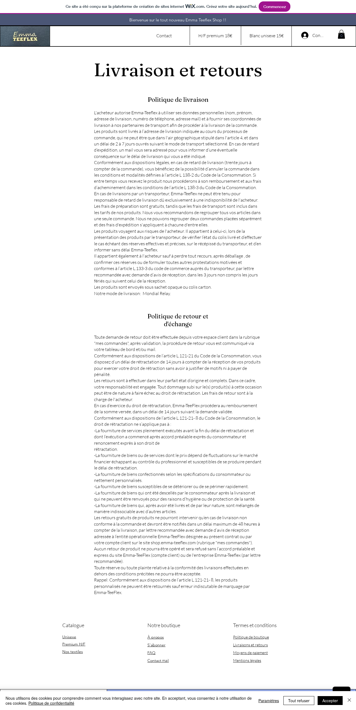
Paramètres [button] (268, 700)
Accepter (330, 700)
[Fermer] (349, 701)
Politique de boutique (251, 637)
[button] (341, 34)
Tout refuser (299, 700)
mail (158, 660)
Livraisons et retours (250, 644)
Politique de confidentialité (51, 703)
